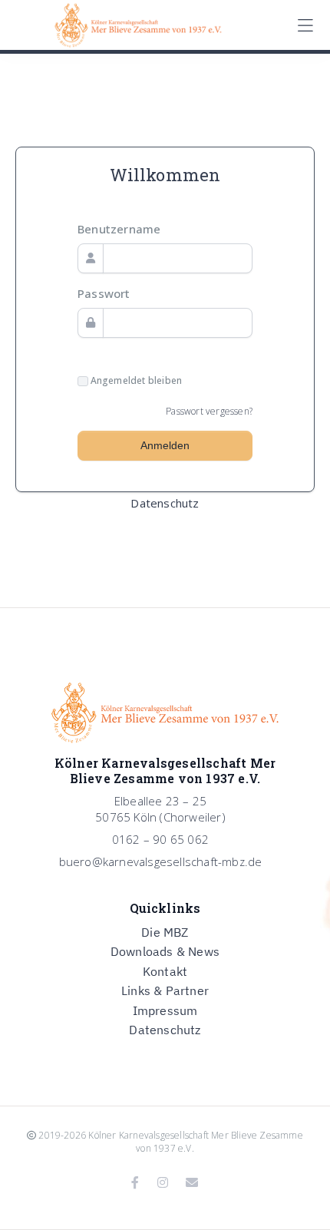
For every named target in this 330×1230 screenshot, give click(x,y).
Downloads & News (165, 951)
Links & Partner (165, 990)
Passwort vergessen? (209, 411)
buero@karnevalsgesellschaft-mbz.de (160, 861)
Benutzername (119, 228)
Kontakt (165, 971)
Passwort (104, 293)
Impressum (165, 1010)
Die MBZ (164, 932)
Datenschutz (164, 503)
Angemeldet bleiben (135, 381)
